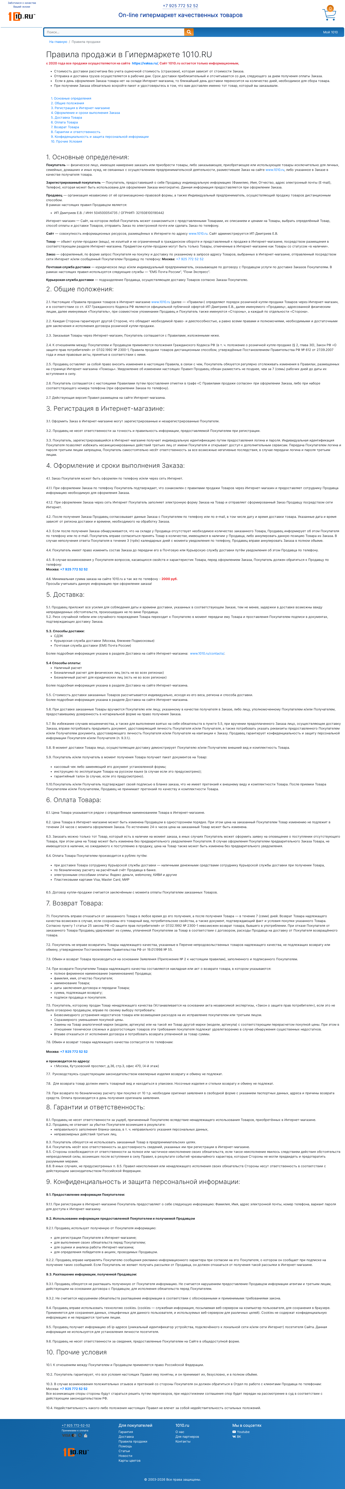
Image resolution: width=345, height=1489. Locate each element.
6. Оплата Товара (64, 122)
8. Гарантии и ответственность (75, 132)
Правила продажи (133, 1441)
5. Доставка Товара (66, 117)
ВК (238, 1437)
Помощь (125, 1446)
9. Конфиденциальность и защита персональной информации (100, 137)
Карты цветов (130, 1460)
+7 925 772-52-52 (76, 1425)
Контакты (182, 1441)
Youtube (243, 1432)
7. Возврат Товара (65, 127)
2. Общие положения (67, 103)
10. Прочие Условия (66, 141)
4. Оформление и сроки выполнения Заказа (85, 113)
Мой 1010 (330, 32)
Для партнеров (187, 1437)
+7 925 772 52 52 (180, 5)
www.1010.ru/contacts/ (207, 653)
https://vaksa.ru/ (145, 63)
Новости (125, 1456)
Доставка (126, 1437)
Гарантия (126, 1432)
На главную (58, 42)
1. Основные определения (71, 98)
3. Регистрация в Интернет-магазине (80, 108)
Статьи (124, 1451)
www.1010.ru (275, 170)
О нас (179, 1432)
